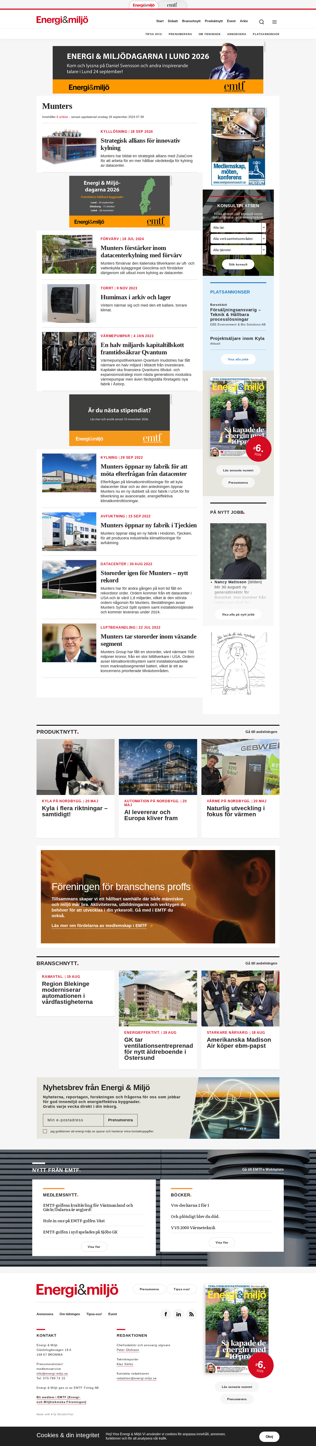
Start (160, 21)
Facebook (165, 1314)
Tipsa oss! (153, 34)
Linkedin (178, 1314)
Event (231, 21)
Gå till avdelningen (261, 732)
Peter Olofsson (128, 1350)
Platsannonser (266, 34)
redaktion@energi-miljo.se (137, 1378)
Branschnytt (191, 21)
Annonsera (237, 34)
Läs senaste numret (238, 470)
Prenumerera (180, 34)
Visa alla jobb (238, 359)
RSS (191, 1314)
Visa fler (94, 1246)
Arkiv (244, 21)
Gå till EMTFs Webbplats (263, 1169)
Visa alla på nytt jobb (238, 614)
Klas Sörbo (125, 1364)
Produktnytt (214, 21)
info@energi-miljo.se (52, 1373)
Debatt (173, 21)
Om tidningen (210, 34)
